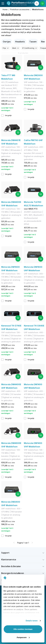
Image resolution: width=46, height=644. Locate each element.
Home (5, 9)
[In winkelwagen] (18, 67)
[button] (23, 552)
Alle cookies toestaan (22, 629)
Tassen (32, 41)
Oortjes (6, 41)
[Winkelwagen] (42, 3)
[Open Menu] (2, 3)
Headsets (20, 41)
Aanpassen (22, 637)
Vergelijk (8, 115)
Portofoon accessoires (20, 9)
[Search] (36, 3)
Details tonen (32, 621)
